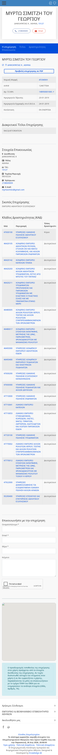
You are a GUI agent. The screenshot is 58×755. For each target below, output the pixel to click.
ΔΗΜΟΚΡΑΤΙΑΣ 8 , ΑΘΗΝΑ (18, 65)
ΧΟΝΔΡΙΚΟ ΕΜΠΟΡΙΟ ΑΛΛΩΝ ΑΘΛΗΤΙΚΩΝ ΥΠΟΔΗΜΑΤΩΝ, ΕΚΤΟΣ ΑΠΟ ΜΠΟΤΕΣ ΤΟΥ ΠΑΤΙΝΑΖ (28, 272)
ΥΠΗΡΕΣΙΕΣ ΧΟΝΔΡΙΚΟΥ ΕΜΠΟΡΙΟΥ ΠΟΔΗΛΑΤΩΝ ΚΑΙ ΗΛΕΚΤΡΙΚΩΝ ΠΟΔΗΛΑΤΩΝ (27, 363)
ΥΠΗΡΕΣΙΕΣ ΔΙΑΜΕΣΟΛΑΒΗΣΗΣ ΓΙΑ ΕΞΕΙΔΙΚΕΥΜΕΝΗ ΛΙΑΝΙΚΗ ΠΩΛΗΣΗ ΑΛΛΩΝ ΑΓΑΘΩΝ (27, 486)
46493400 (8, 359)
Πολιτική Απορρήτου (45, 745)
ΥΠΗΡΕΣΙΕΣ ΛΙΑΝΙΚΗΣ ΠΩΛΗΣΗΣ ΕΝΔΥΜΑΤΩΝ (26, 397)
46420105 (8, 243)
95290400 (8, 496)
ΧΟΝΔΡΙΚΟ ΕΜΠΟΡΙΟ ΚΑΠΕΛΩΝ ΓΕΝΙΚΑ (25, 261)
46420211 (8, 282)
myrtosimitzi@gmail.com (13, 189)
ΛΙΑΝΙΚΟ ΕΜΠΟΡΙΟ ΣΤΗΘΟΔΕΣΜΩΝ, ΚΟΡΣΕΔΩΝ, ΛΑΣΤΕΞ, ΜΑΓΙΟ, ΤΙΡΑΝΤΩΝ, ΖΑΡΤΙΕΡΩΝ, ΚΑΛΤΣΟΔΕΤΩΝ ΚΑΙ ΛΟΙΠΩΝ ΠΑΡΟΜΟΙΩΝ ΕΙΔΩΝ (28, 421)
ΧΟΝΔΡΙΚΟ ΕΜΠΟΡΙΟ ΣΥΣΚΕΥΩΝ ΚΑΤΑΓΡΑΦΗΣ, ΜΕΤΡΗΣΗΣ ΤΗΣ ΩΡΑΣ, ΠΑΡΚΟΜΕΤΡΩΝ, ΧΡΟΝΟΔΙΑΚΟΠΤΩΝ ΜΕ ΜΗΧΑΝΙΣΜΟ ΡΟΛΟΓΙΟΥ (27, 336)
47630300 (8, 384)
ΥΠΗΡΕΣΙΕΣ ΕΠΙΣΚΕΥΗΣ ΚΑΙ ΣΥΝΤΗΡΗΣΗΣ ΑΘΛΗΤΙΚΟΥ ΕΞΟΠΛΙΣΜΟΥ (28, 499)
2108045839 (23, 31)
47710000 (8, 396)
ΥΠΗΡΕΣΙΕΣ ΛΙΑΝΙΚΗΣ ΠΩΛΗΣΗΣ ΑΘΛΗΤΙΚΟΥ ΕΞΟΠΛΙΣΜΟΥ (26, 235)
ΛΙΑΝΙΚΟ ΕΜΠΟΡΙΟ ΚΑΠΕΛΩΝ (24, 406)
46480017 (8, 329)
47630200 (8, 373)
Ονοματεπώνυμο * (10, 524)
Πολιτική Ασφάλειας (25, 745)
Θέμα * (5, 546)
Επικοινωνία (8, 49)
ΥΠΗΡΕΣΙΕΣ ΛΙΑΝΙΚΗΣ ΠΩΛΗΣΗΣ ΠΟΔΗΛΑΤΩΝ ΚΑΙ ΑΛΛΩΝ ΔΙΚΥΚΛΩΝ (28, 387)
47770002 (8, 444)
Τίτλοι (22, 46)
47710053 (8, 413)
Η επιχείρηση (9, 46)
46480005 (8, 309)
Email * (5, 535)
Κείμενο (5, 557)
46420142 (8, 260)
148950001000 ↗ (46, 91)
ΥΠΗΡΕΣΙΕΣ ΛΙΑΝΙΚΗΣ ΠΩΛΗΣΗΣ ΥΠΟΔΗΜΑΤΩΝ (27, 436)
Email (40, 31)
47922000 (8, 482)
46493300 (8, 348)
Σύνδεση (50, 3)
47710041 (8, 404)
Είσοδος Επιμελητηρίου (29, 734)
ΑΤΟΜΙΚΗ (43, 79)
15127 (41, 23)
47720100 (8, 435)
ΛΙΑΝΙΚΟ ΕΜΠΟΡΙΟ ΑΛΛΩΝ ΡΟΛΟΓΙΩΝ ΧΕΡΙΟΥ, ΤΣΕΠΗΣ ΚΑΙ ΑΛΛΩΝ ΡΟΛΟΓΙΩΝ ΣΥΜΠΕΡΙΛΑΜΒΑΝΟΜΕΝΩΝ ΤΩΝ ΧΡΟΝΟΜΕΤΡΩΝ (28, 449)
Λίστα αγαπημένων (54, 3)
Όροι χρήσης (9, 745)
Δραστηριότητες (37, 46)
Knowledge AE (35, 753)
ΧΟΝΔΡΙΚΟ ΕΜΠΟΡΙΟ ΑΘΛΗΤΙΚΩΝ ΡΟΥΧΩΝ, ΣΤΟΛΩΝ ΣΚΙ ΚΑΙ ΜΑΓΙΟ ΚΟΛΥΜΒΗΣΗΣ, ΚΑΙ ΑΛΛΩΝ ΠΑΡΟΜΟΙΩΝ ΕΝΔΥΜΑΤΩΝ (28, 248)
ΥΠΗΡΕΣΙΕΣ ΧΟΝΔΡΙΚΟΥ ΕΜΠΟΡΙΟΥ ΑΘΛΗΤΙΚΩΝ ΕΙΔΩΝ (26, 351)
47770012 (8, 460)
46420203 (8, 268)
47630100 (8, 232)
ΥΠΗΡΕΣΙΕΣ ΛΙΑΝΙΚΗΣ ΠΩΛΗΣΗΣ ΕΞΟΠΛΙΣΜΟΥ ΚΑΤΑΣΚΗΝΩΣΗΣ (26, 376)
